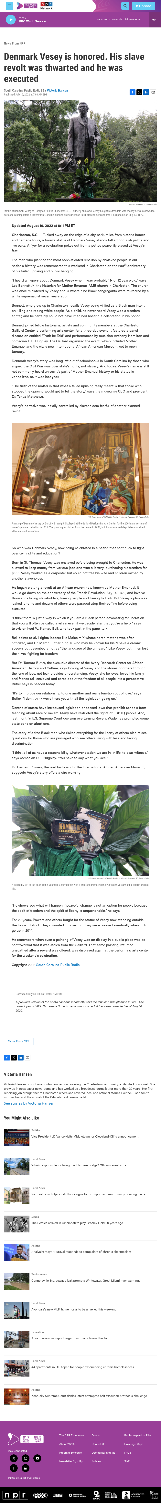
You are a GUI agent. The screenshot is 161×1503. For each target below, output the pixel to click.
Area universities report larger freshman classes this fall (69, 1338)
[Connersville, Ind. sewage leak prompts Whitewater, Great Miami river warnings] (16, 1281)
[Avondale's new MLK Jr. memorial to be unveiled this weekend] (16, 1310)
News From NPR (14, 43)
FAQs (127, 1452)
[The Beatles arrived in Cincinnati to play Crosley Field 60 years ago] (16, 1224)
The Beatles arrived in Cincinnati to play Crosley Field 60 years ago (77, 1222)
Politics (35, 1130)
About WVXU (67, 1444)
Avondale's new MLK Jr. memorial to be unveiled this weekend (73, 1309)
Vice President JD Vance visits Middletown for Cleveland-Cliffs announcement (84, 1136)
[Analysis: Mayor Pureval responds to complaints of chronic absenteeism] (16, 1252)
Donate (145, 6)
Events (96, 1435)
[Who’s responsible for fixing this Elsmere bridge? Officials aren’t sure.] (16, 1166)
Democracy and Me (103, 1452)
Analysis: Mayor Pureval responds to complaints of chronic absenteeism (81, 1251)
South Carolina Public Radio (58, 964)
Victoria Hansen (57, 90)
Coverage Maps (133, 1444)
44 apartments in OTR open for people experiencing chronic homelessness (82, 1367)
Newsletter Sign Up (70, 1461)
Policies (96, 1461)
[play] (11, 19)
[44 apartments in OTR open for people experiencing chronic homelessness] (16, 1368)
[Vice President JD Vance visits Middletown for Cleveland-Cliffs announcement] (16, 1137)
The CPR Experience (71, 1435)
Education (37, 1332)
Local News (38, 1159)
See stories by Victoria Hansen (29, 1103)
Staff (127, 1461)
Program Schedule (70, 1452)
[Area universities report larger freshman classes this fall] (16, 1339)
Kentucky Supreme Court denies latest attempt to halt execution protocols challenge (89, 1395)
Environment (39, 1274)
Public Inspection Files (137, 1435)
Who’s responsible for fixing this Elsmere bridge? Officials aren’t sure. (79, 1165)
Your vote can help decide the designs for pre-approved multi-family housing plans (88, 1194)
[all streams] (155, 19)
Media (35, 1217)
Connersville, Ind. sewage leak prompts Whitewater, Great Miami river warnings (85, 1280)
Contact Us (98, 1444)
